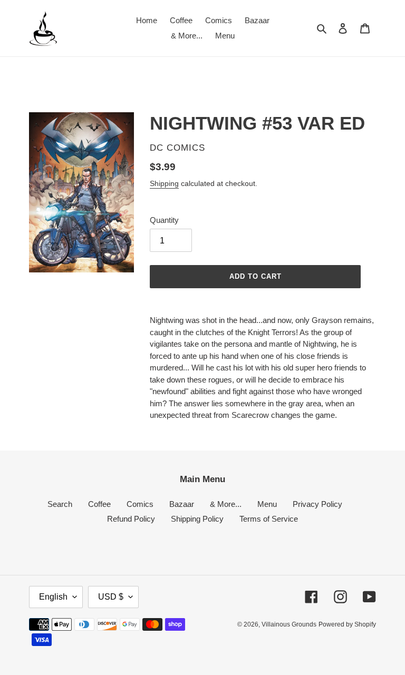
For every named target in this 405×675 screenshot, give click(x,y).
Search (59, 504)
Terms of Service (268, 518)
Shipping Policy (197, 518)
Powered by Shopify (347, 624)
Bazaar (181, 504)
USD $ (110, 596)
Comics (140, 504)
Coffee (99, 504)
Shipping (164, 183)
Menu (267, 504)
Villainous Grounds (289, 624)
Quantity (164, 220)
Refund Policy (131, 518)
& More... (226, 504)
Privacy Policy (317, 504)
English (53, 596)
